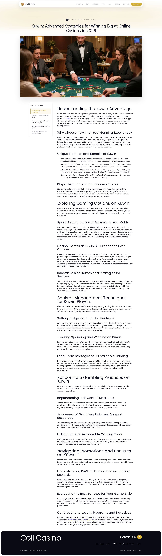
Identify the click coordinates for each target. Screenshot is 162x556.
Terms (134, 550)
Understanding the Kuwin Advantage (39, 111)
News (108, 544)
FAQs (115, 544)
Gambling (93, 19)
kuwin (67, 119)
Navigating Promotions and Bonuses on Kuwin (39, 132)
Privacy (129, 550)
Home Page (99, 544)
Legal (139, 550)
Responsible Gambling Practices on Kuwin (41, 127)
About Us (122, 550)
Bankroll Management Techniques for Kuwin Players (41, 121)
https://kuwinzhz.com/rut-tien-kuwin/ (82, 520)
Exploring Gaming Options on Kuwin (40, 116)
